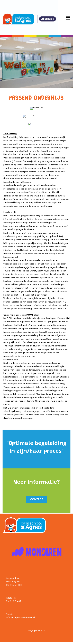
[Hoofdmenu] (67, 17)
